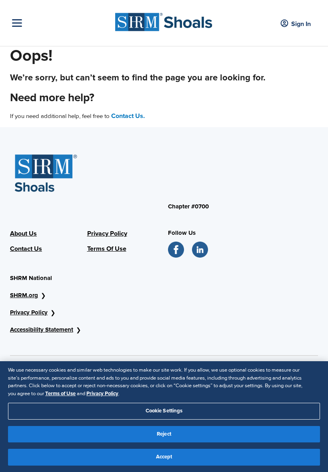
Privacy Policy (29, 312)
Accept (164, 457)
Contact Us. (128, 116)
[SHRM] (164, 20)
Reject (164, 434)
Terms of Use (60, 393)
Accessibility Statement (41, 329)
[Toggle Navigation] (60, 23)
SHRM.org (24, 295)
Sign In (301, 24)
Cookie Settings (164, 411)
